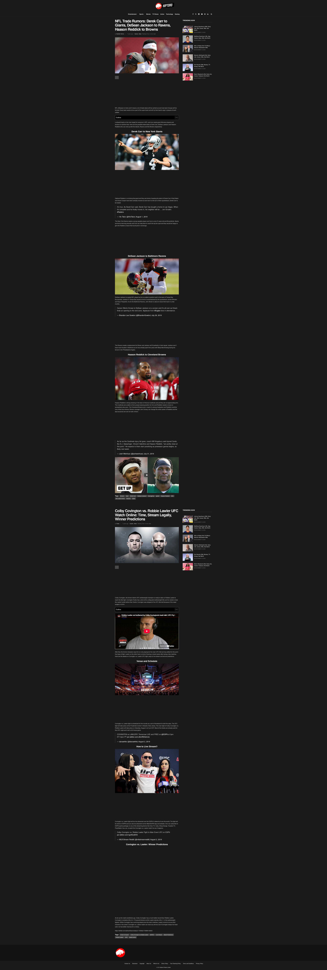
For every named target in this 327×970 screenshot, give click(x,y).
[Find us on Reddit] (199, 14)
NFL (172, 496)
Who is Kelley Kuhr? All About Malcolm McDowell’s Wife (202, 46)
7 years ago (130, 34)
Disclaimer (134, 963)
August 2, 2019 (144, 741)
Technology (169, 14)
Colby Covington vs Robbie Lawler (139, 934)
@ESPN (164, 734)
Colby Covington (124, 934)
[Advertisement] (147, 93)
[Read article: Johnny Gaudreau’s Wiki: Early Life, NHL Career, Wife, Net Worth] (188, 29)
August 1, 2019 (141, 216)
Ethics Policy (164, 963)
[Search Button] (211, 14)
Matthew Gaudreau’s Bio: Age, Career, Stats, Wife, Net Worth (202, 37)
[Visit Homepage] (163, 6)
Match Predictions (168, 934)
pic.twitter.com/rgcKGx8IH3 (127, 834)
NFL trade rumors (120, 498)
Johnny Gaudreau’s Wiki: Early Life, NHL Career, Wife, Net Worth (202, 28)
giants (157, 496)
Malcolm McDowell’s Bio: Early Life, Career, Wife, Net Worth (202, 56)
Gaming (177, 14)
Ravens (128, 498)
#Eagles (157, 310)
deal (127, 496)
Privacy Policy (199, 963)
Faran (117, 523)
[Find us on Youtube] (202, 14)
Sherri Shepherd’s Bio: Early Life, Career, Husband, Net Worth (203, 75)
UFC (126, 937)
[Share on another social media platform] (117, 77)
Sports (141, 14)
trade (133, 498)
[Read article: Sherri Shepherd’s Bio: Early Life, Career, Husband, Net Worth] (188, 77)
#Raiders (120, 212)
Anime (162, 14)
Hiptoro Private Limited (165, 967)
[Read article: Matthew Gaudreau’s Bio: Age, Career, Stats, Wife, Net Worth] (188, 39)
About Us (149, 963)
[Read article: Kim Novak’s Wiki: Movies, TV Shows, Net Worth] (188, 67)
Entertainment (132, 14)
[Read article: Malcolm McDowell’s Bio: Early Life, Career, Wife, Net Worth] (188, 58)
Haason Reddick (165, 496)
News (140, 34)
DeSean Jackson (142, 496)
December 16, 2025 (200, 32)
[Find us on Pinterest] (204, 14)
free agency (151, 496)
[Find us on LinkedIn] (207, 14)
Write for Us (156, 963)
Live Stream (159, 934)
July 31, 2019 (149, 453)
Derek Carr (133, 496)
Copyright (142, 963)
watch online (132, 937)
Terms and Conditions (188, 963)
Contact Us (127, 963)
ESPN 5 (152, 934)
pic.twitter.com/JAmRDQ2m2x (138, 737)
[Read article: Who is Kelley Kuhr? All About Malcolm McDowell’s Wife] (188, 48)
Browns (122, 496)
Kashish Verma (120, 34)
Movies (148, 14)
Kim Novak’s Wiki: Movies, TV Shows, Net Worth (202, 65)
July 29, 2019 (156, 315)
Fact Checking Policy (175, 963)
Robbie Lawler (119, 937)
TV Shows (155, 14)
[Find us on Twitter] (195, 14)
